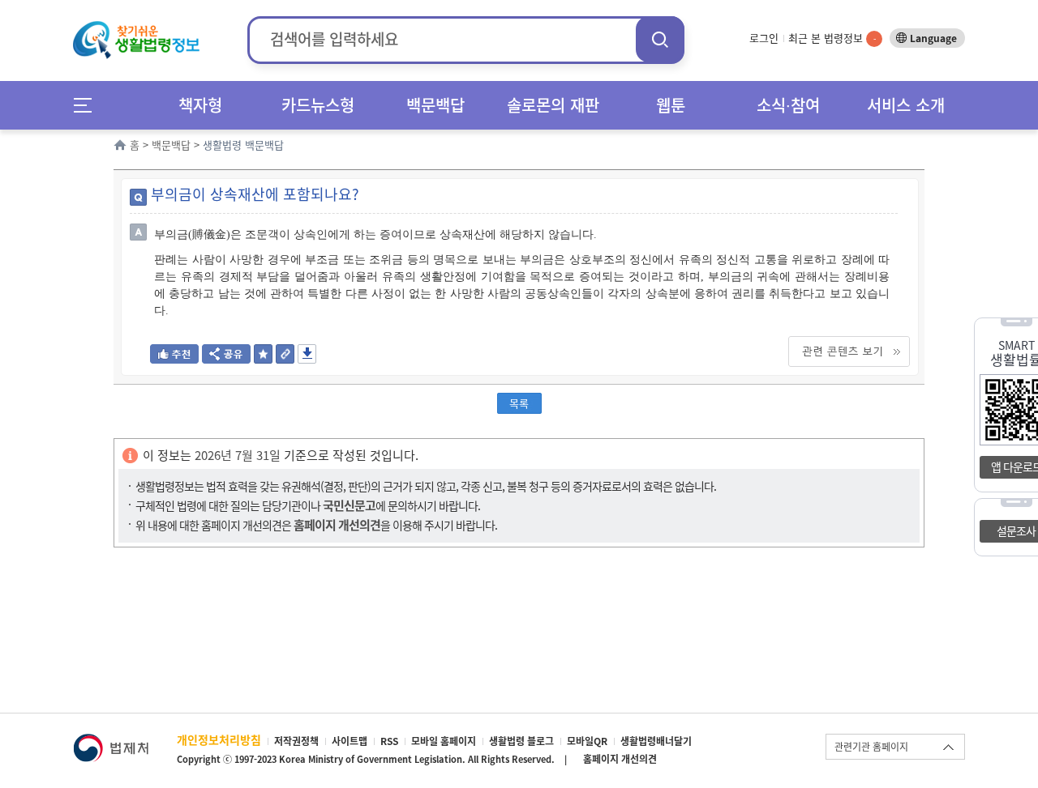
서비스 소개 (906, 105)
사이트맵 (349, 741)
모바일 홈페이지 (443, 741)
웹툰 (670, 105)
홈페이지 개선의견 (620, 759)
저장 (307, 354)
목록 (519, 403)
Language (933, 38)
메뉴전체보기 (88, 105)
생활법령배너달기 (656, 741)
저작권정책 (296, 741)
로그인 (763, 37)
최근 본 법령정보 (832, 37)
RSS (389, 741)
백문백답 (435, 105)
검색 (660, 39)
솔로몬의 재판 (553, 105)
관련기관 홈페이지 (871, 746)
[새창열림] (110, 741)
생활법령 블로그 (521, 741)
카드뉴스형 (317, 105)
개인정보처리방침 (219, 739)
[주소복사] (285, 358)
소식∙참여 (788, 105)
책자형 (200, 105)
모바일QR (587, 741)
